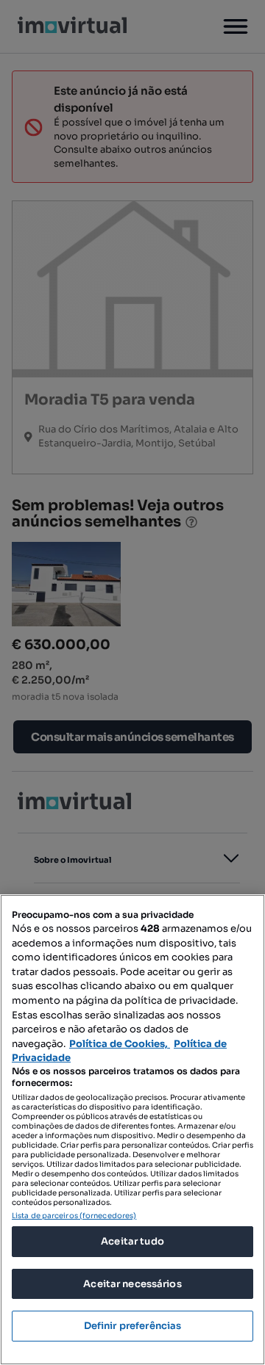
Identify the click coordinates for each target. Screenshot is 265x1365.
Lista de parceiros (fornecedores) (74, 1215)
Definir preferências (133, 1325)
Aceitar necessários (132, 1284)
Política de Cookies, (119, 1044)
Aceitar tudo (132, 1241)
